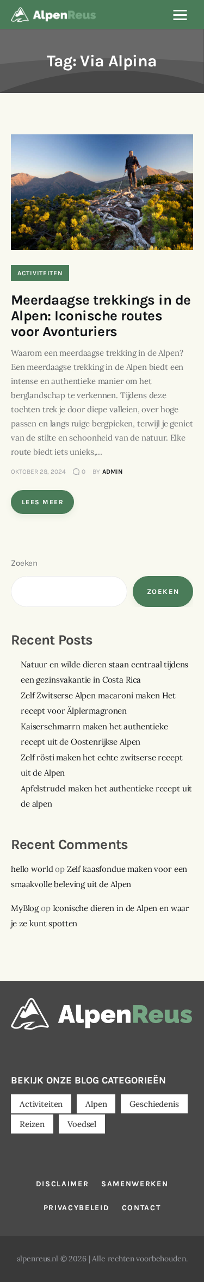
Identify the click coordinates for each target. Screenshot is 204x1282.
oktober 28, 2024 (38, 471)
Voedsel (81, 1124)
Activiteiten (40, 273)
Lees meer (43, 502)
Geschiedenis (153, 1104)
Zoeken (24, 563)
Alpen (96, 1104)
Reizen (32, 1124)
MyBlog (25, 908)
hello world (32, 869)
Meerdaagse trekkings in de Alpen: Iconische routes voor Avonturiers (100, 316)
